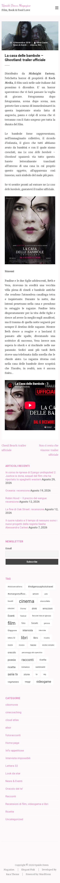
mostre (10, 645)
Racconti (10, 796)
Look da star (12, 773)
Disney (23, 608)
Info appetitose (14, 750)
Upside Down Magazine (16, 5)
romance (25, 667)
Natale (33, 645)
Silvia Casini (42, 42)
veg (44, 674)
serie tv (13, 674)
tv (36, 674)
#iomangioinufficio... (17, 594)
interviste (42, 630)
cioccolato (45, 601)
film (39, 45)
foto (23, 623)
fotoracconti (13, 735)
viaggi (27, 681)
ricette (12, 667)
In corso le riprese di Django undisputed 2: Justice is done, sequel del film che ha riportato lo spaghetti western (30, 476)
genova (47, 623)
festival (23, 616)
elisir (8, 727)
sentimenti (40, 667)
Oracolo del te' (14, 788)
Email (8, 548)
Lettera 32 (11, 765)
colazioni (11, 608)
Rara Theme (12, 874)
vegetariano (13, 681)
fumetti (34, 623)
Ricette (9, 811)
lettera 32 (11, 638)
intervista (28, 630)
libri (24, 637)
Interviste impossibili (17, 758)
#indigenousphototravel (40, 586)
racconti (28, 660)
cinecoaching (13, 712)
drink (34, 608)
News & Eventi (20, 45)
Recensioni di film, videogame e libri (26, 804)
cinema (33, 45)
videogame (43, 681)
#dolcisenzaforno (15, 586)
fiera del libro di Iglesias (41, 616)
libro (35, 638)
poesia (12, 659)
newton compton (48, 645)
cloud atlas (12, 720)
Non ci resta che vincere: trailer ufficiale (48, 450)
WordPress (45, 874)
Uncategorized (14, 819)
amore (36, 594)
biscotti (10, 601)
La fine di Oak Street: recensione (24, 509)
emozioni (47, 608)
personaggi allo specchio (32, 652)
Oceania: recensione (17, 490)
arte (46, 594)
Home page (12, 742)
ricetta (43, 659)
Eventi (11, 615)
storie (27, 674)
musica (21, 645)
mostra (47, 638)
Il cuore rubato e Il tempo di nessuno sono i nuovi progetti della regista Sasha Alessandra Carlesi (31, 524)
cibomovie (11, 704)
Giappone (12, 630)
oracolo (12, 652)
